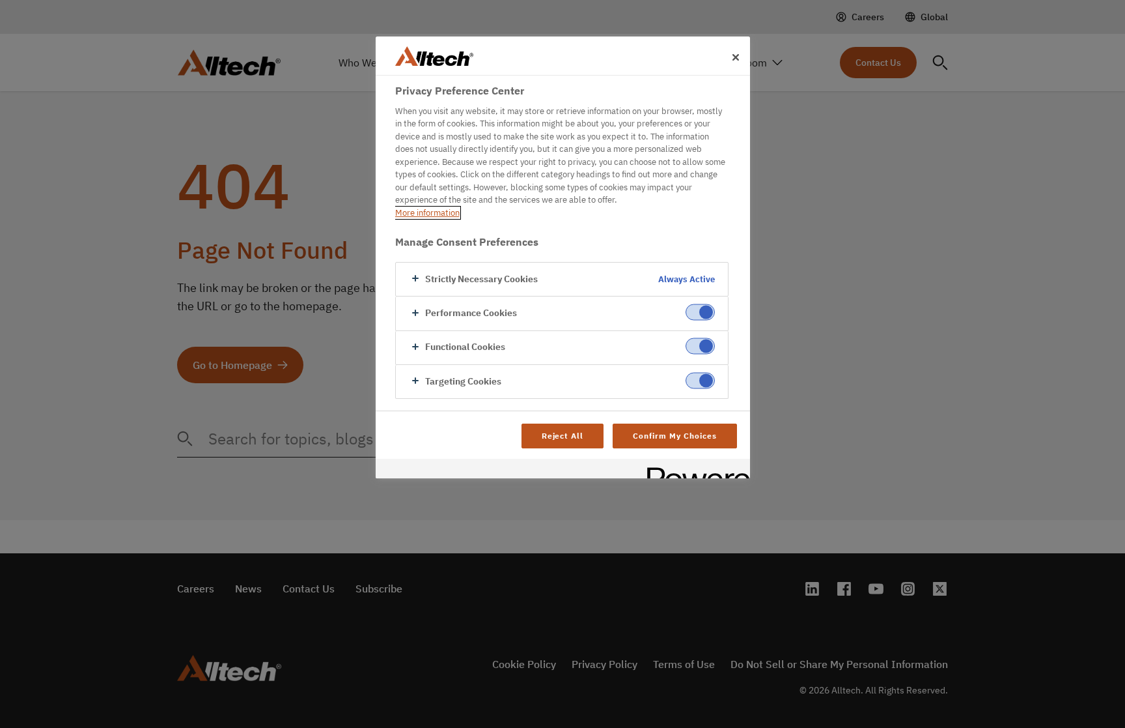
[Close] (735, 57)
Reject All (563, 436)
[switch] (700, 312)
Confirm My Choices (674, 436)
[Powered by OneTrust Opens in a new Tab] (694, 470)
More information (427, 212)
